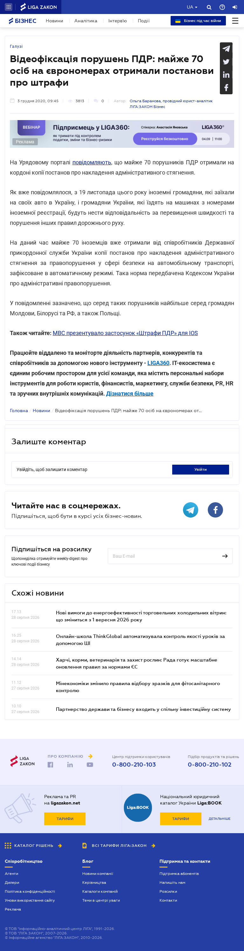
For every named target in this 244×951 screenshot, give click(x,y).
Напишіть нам (172, 882)
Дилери (12, 882)
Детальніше (219, 818)
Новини (54, 20)
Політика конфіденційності (30, 891)
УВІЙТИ (200, 469)
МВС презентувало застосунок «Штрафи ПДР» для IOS (125, 333)
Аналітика (85, 20)
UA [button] (190, 7)
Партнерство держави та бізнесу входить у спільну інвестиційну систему (143, 709)
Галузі (16, 46)
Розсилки (168, 891)
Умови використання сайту (30, 900)
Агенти (11, 873)
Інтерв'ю (117, 20)
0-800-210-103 (134, 765)
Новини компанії (97, 873)
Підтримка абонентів (179, 873)
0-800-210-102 (209, 765)
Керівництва (94, 882)
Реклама (13, 909)
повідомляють (91, 162)
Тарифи (65, 819)
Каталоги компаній (100, 891)
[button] (8, 7)
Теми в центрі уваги (101, 900)
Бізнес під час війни (202, 20)
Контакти (168, 900)
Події (144, 20)
